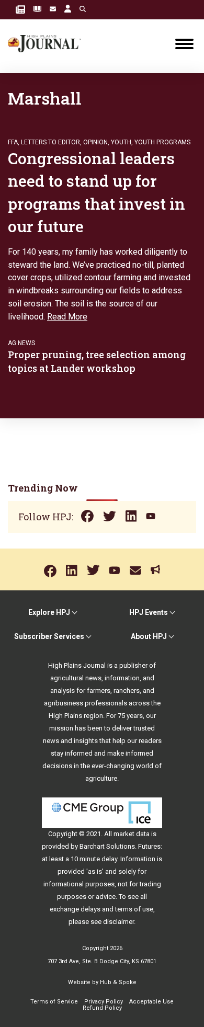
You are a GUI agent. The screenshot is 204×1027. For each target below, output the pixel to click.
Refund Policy (102, 1008)
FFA (13, 142)
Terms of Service (54, 1001)
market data (132, 834)
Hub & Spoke (118, 982)
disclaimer (118, 922)
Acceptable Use (151, 1001)
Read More (67, 317)
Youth (121, 142)
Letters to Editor (50, 142)
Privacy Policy (103, 1001)
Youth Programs (162, 142)
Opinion (95, 142)
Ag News (21, 343)
